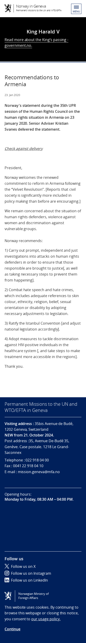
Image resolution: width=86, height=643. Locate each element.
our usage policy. (45, 618)
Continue (12, 629)
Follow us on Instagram (31, 573)
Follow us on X (23, 566)
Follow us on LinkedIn (29, 580)
